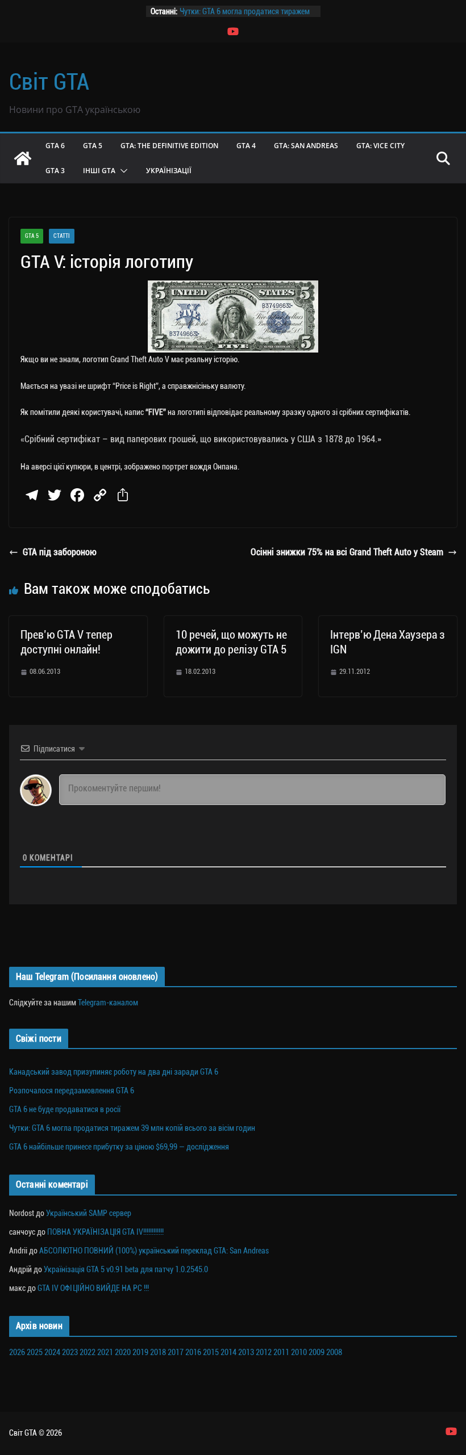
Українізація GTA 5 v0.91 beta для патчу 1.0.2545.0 (126, 1269)
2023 (70, 1352)
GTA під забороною (59, 552)
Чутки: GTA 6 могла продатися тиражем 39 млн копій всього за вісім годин (132, 1128)
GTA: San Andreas (306, 145)
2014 (228, 1352)
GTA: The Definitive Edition (169, 145)
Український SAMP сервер (88, 1213)
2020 (123, 1352)
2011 (281, 1352)
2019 (140, 1352)
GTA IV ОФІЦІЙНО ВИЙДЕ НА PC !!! (93, 1288)
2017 (176, 1352)
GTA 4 (246, 145)
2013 (246, 1352)
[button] (121, 171)
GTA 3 (55, 170)
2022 (87, 1352)
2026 (17, 1352)
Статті (61, 236)
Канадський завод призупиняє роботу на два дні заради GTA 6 (113, 1071)
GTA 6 (55, 145)
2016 (193, 1352)
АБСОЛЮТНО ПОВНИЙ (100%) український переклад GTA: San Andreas (154, 1250)
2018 (158, 1352)
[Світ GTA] (22, 158)
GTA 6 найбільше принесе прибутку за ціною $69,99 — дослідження (119, 1146)
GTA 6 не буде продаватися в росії (64, 1109)
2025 (35, 1352)
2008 (334, 1352)
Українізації (169, 170)
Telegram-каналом (108, 1002)
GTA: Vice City (380, 145)
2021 (105, 1352)
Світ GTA (49, 82)
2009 (316, 1352)
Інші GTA (99, 170)
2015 (211, 1352)
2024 (52, 1352)
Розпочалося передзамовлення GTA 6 (71, 1090)
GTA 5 (92, 145)
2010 (299, 1352)
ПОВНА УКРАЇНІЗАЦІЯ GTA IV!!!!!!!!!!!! (105, 1231)
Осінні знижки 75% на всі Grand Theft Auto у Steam (347, 552)
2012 (264, 1352)
